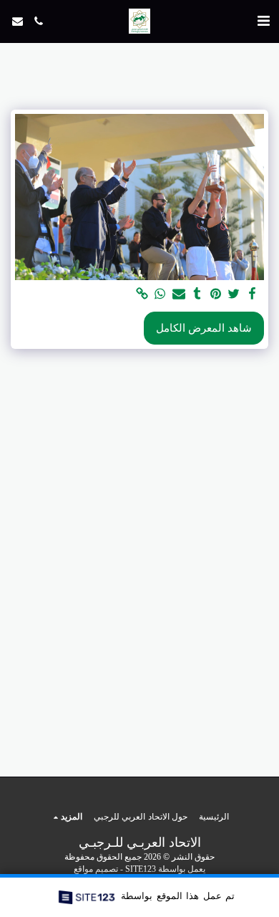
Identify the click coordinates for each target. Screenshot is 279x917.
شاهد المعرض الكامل (204, 328)
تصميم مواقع (96, 869)
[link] (141, 294)
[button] (263, 21)
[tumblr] (196, 294)
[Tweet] (233, 294)
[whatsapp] (160, 294)
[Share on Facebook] (251, 294)
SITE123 (140, 869)
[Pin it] (215, 294)
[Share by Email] (178, 294)
